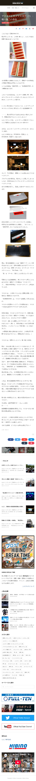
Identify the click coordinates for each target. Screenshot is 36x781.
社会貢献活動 (7, 655)
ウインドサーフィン (8, 672)
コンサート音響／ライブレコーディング (13, 643)
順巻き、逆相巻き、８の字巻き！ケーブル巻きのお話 (22, 594)
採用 (21, 652)
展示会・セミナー (18, 655)
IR (15, 652)
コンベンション (24, 663)
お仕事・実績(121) (5, 429)
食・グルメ (6, 658)
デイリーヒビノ (25, 7)
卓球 (11, 666)
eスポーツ (19, 672)
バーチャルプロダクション (10, 646)
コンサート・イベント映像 (10, 641)
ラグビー (6, 669)
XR (4, 663)
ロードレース (28, 666)
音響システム (7, 638)
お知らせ (27, 649)
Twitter (21, 675)
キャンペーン (17, 649)
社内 (28, 655)
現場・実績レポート (16, 7)
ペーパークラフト (17, 658)
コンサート (18, 661)
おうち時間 (6, 675)
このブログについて (28, 586)
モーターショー (12, 663)
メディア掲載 (7, 649)
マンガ (14, 675)
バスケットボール (16, 669)
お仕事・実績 (6, 22)
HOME (8, 7)
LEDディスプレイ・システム (21, 638)
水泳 (5, 666)
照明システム (23, 646)
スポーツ (27, 661)
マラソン (18, 666)
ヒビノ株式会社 (6, 739)
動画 (27, 672)
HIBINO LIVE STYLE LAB (9, 678)
